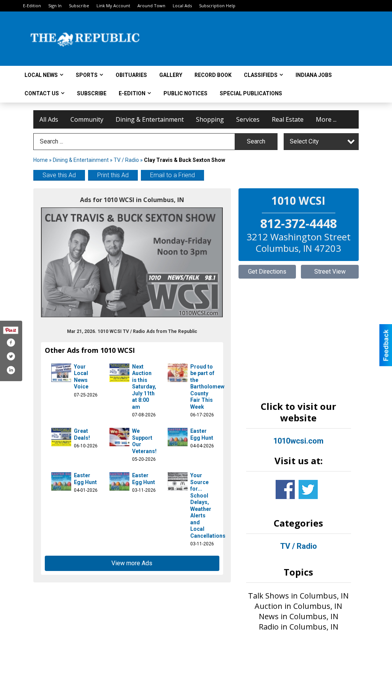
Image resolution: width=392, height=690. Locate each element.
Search (256, 141)
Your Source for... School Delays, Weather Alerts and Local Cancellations (207, 505)
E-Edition (32, 5)
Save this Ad (59, 175)
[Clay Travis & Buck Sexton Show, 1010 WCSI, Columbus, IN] (132, 262)
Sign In (55, 5)
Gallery (170, 75)
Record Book (213, 75)
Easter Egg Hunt (201, 434)
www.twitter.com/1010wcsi (308, 489)
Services (248, 119)
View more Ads (131, 563)
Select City (304, 141)
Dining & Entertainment (150, 119)
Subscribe (79, 5)
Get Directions (267, 271)
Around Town (151, 5)
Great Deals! (82, 434)
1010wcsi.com (298, 440)
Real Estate (288, 119)
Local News (41, 75)
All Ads (48, 119)
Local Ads (182, 5)
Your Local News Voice (81, 377)
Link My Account (113, 5)
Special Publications (251, 93)
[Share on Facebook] (11, 342)
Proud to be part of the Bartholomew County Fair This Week (207, 387)
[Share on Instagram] (11, 370)
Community (86, 119)
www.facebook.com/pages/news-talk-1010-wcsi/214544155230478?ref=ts (285, 489)
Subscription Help (217, 5)
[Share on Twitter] (11, 356)
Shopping (210, 119)
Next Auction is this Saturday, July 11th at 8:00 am (144, 387)
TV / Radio (126, 160)
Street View (330, 271)
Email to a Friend (172, 175)
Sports (87, 75)
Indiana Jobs (314, 75)
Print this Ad (113, 175)
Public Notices (185, 93)
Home (40, 160)
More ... (326, 119)
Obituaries (131, 75)
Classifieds (261, 75)
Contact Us (41, 93)
